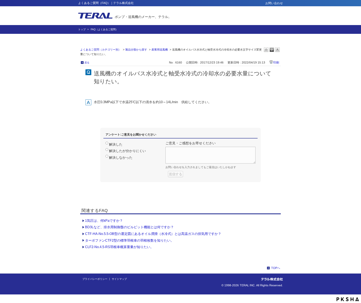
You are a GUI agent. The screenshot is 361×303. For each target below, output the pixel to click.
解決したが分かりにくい (127, 151)
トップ (82, 29)
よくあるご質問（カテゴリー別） (100, 49)
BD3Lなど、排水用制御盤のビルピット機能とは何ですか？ (129, 227)
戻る (86, 62)
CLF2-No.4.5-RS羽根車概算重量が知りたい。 (119, 247)
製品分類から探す (136, 49)
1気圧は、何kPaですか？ (104, 220)
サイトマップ (119, 279)
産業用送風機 (159, 49)
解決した (115, 144)
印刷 (276, 62)
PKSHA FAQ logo (348, 299)
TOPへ (275, 268)
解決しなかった (120, 157)
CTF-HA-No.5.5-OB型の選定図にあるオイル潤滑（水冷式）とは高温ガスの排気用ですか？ (153, 234)
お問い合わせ (274, 3)
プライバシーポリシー (94, 279)
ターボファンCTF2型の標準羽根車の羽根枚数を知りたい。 (129, 240)
